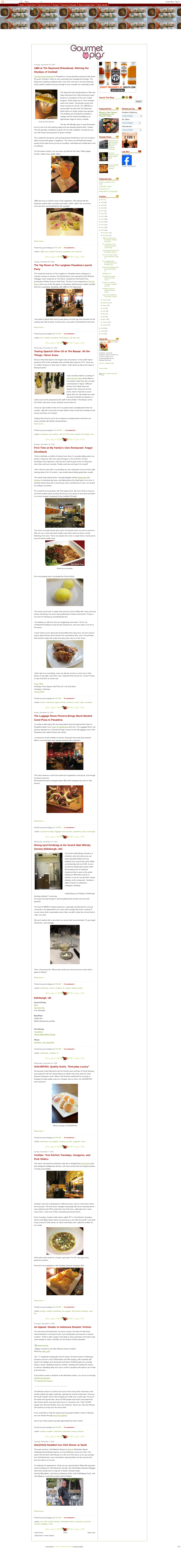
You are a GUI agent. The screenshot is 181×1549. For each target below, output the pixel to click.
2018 (102, 208)
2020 (102, 202)
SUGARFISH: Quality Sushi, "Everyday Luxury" (61, 1066)
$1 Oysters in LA (44, 5)
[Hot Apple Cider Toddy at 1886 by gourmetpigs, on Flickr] (64, 193)
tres (92, 434)
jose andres (53, 434)
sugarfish (76, 1141)
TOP (178, 1546)
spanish (77, 434)
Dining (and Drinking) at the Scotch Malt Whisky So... (110, 269)
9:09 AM (58, 1138)
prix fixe (69, 1141)
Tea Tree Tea (39, 1008)
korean (63, 702)
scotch (51, 988)
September (105, 302)
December (105, 233)
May (103, 314)
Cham (53, 727)
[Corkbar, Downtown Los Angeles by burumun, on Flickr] (65, 1198)
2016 (102, 213)
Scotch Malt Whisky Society (44, 1034)
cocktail (51, 252)
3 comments (69, 1138)
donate (43, 1431)
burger (42, 1311)
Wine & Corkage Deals (87, 5)
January (104, 325)
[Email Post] (77, 248)
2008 (102, 331)
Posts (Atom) (49, 1535)
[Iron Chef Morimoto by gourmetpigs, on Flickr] (65, 1506)
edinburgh (44, 988)
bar (46, 252)
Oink (36, 1005)
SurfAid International (42, 1378)
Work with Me (102, 5)
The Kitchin (38, 1032)
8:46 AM (58, 1427)
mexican (70, 702)
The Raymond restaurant (44, 76)
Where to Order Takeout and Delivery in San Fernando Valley (108, 114)
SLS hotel (70, 434)
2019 (102, 205)
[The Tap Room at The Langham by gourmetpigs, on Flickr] (65, 316)
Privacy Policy (103, 368)
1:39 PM (58, 827)
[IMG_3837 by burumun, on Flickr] (49, 384)
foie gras (58, 252)
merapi (73, 1431)
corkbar (49, 1311)
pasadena (67, 252)
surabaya (88, 702)
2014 (102, 219)
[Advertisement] (90, 25)
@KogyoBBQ (39, 692)
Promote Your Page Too (129, 166)
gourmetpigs (114, 341)
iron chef (43, 1521)
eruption (50, 1431)
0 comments (69, 248)
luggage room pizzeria (63, 831)
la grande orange (47, 831)
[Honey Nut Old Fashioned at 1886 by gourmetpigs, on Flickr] (46, 119)
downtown (44, 1141)
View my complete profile (106, 363)
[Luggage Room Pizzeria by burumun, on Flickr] (65, 770)
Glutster (37, 480)
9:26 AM (58, 334)
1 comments (70, 430)
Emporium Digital (78, 1546)
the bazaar (86, 434)
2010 (102, 230)
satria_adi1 (45, 1351)
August (104, 305)
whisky (68, 988)
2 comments (69, 1307)
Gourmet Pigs (126, 154)
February (105, 322)
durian (42, 702)
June (103, 311)
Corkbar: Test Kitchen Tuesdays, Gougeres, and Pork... (109, 284)
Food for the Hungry (44, 1381)
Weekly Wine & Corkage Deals (108, 191)
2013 (102, 222)
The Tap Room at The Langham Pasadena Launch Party (109, 245)
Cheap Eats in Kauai (105, 186)
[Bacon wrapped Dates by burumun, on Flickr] (65, 813)
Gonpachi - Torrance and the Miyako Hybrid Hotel (114, 155)
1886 (42, 252)
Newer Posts (38, 1532)
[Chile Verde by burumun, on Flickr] (65, 1255)
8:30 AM (58, 1049)
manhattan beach (67, 1521)
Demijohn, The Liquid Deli (44, 1042)
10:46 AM (58, 430)
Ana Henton (85, 1163)
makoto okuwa (53, 1521)
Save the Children (60, 1415)
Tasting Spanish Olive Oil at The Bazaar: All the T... (110, 251)
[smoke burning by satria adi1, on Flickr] (41, 1345)
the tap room (75, 338)
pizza (84, 831)
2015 (102, 216)
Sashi (69, 1449)
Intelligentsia (63, 727)
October (104, 300)
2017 (102, 211)
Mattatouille (81, 477)
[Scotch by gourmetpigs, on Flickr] (64, 964)
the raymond (77, 252)
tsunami (80, 1431)
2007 (102, 334)
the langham (64, 338)
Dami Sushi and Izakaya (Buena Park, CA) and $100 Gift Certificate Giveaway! (113, 145)
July (103, 308)
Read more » (39, 241)
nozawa (62, 1141)
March (104, 319)
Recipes (56, 5)
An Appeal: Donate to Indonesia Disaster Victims (62, 1327)
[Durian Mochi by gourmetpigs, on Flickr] (65, 606)
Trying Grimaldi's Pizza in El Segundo (114, 166)
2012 (102, 224)
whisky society (77, 988)
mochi (76, 702)
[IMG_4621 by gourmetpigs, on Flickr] (65, 668)
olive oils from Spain (74, 378)
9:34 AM (58, 1307)
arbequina (44, 434)
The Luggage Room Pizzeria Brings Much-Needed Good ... (109, 262)
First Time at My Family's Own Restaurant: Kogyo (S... (110, 256)
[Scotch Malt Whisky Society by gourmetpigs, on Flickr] (48, 871)
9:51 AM (58, 248)
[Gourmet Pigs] (127, 164)
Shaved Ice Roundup (68, 5)
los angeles (53, 1141)
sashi (51, 1524)
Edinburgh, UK (42, 998)
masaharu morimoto (83, 1521)
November (105, 235)
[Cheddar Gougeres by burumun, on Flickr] (65, 1295)
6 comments (69, 698)
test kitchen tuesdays (80, 1311)
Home (22, 5)
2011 (102, 227)
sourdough (91, 831)
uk (64, 988)
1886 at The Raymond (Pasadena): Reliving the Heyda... (109, 239)
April (103, 316)
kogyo (57, 702)
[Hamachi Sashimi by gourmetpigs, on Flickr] (65, 236)
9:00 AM (58, 984)
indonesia (50, 702)
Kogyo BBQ (38, 684)
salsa (82, 702)
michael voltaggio (41, 1524)
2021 (102, 199)
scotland (58, 988)
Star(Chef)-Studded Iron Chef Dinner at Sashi (60, 1445)
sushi (83, 1141)
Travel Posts (31, 5)
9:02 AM (58, 698)
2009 (102, 328)
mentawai (66, 1431)
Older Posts (91, 1532)
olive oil (62, 434)
